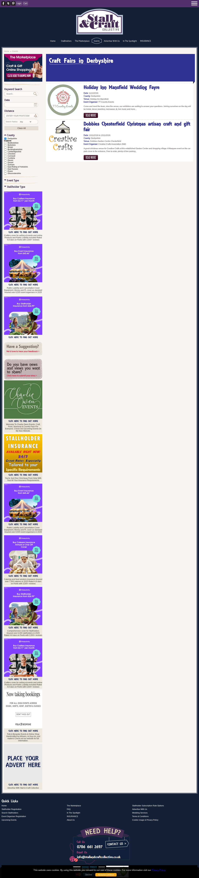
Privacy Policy (158, 870)
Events (97, 41)
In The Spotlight (130, 41)
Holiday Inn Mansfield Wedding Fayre (122, 87)
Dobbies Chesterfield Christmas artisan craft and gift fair (137, 127)
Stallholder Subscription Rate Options (148, 806)
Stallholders (66, 41)
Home (53, 41)
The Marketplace (82, 41)
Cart (25, 3)
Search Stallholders (10, 813)
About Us (71, 820)
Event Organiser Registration (14, 816)
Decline (88, 874)
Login (19, 3)
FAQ (68, 809)
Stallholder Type (16, 186)
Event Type (13, 180)
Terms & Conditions (140, 816)
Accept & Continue (106, 875)
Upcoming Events (9, 820)
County (11, 135)
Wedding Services (140, 813)
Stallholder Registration (11, 809)
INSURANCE (145, 41)
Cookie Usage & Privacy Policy (145, 820)
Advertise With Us (112, 41)
